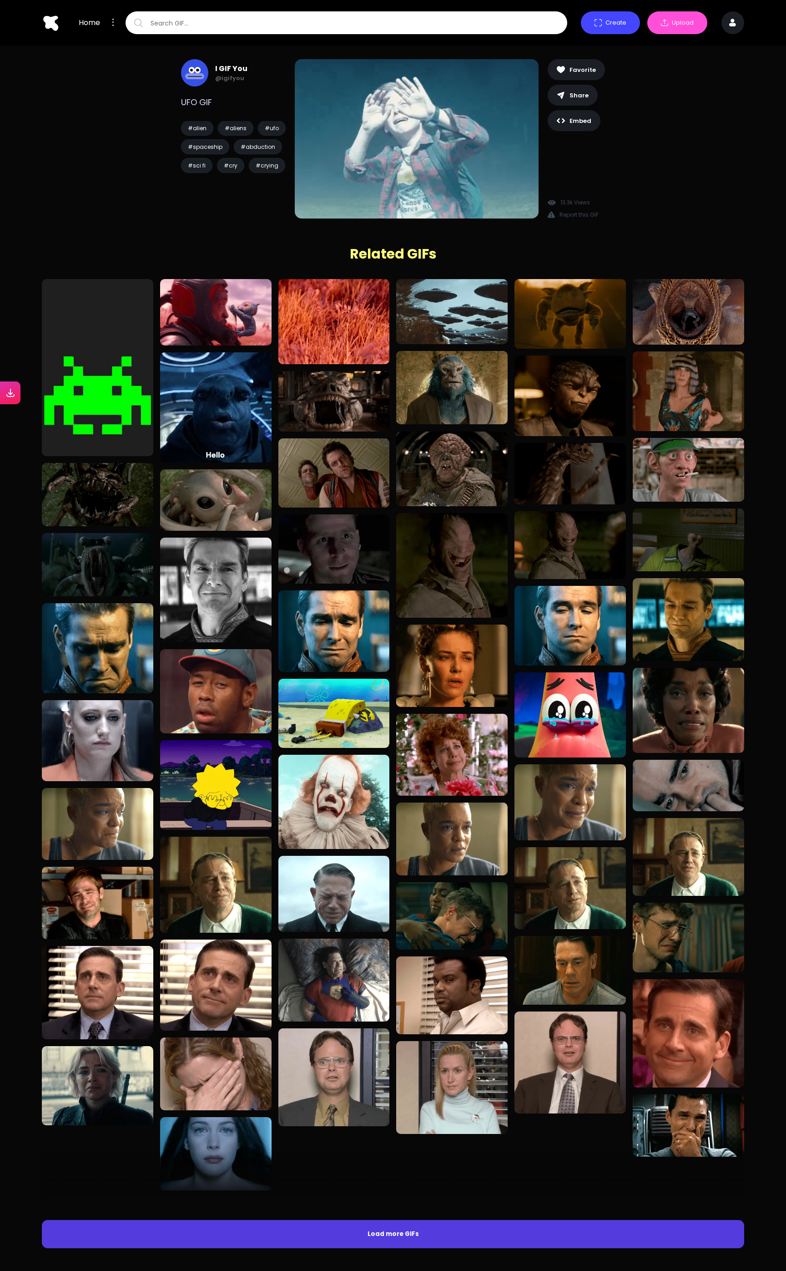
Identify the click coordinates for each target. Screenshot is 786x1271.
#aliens (236, 128)
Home (89, 22)
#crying (267, 165)
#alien (197, 128)
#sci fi (197, 165)
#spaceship (205, 147)
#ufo (272, 128)
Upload (683, 22)
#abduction (258, 147)
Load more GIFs (393, 1157)
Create (615, 22)
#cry (230, 165)
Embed (580, 121)
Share (579, 95)
